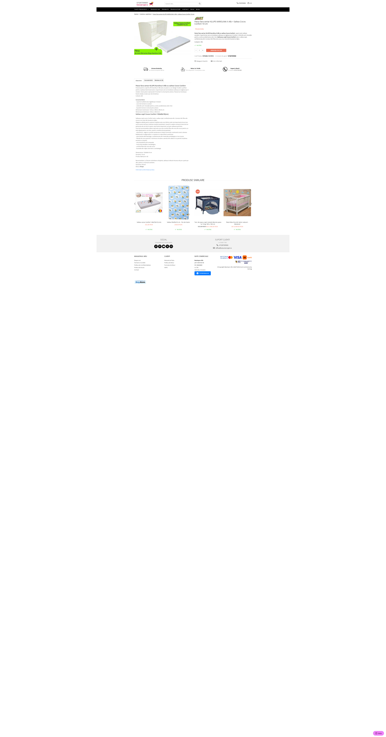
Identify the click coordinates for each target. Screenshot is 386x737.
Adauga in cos (216, 50)
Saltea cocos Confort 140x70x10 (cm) (149, 222)
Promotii (165, 9)
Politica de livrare (139, 267)
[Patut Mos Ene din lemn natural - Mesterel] (237, 202)
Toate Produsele (140, 9)
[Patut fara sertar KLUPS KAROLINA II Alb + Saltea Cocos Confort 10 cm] (162, 36)
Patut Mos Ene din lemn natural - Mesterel (237, 223)
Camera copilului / (146, 14)
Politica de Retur (169, 263)
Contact (185, 9)
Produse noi (155, 9)
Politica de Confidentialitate (142, 265)
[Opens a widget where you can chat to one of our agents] (378, 733)
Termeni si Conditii (139, 263)
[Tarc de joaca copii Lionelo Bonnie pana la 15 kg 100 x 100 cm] (208, 202)
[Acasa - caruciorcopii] (144, 4)
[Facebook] (156, 246)
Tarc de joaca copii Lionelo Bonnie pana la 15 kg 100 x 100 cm (208, 223)
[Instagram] (171, 246)
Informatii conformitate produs (145, 170)
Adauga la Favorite (202, 61)
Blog (192, 9)
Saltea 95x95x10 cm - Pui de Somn (178, 222)
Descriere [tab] (139, 80)
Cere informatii (217, 61)
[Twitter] (167, 246)
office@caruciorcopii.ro (223, 248)
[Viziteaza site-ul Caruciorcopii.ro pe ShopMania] (140, 281)
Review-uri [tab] (159, 80)
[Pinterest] (160, 246)
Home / (136, 14)
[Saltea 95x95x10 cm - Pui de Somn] (178, 202)
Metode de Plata (169, 260)
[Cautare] (200, 3)
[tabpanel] (162, 36)
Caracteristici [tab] (148, 80)
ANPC (166, 267)
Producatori (175, 9)
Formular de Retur (169, 265)
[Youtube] (163, 246)
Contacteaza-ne (204, 273)
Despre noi (137, 260)
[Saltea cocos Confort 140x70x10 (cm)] (149, 202)
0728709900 (223, 245)
